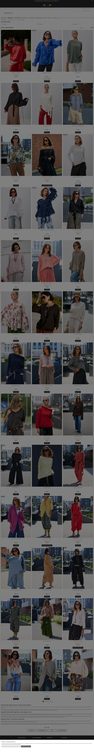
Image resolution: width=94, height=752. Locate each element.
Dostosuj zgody (17, 746)
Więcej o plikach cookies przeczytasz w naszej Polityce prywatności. (11, 744)
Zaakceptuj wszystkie (26, 746)
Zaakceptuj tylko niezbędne (7, 746)
